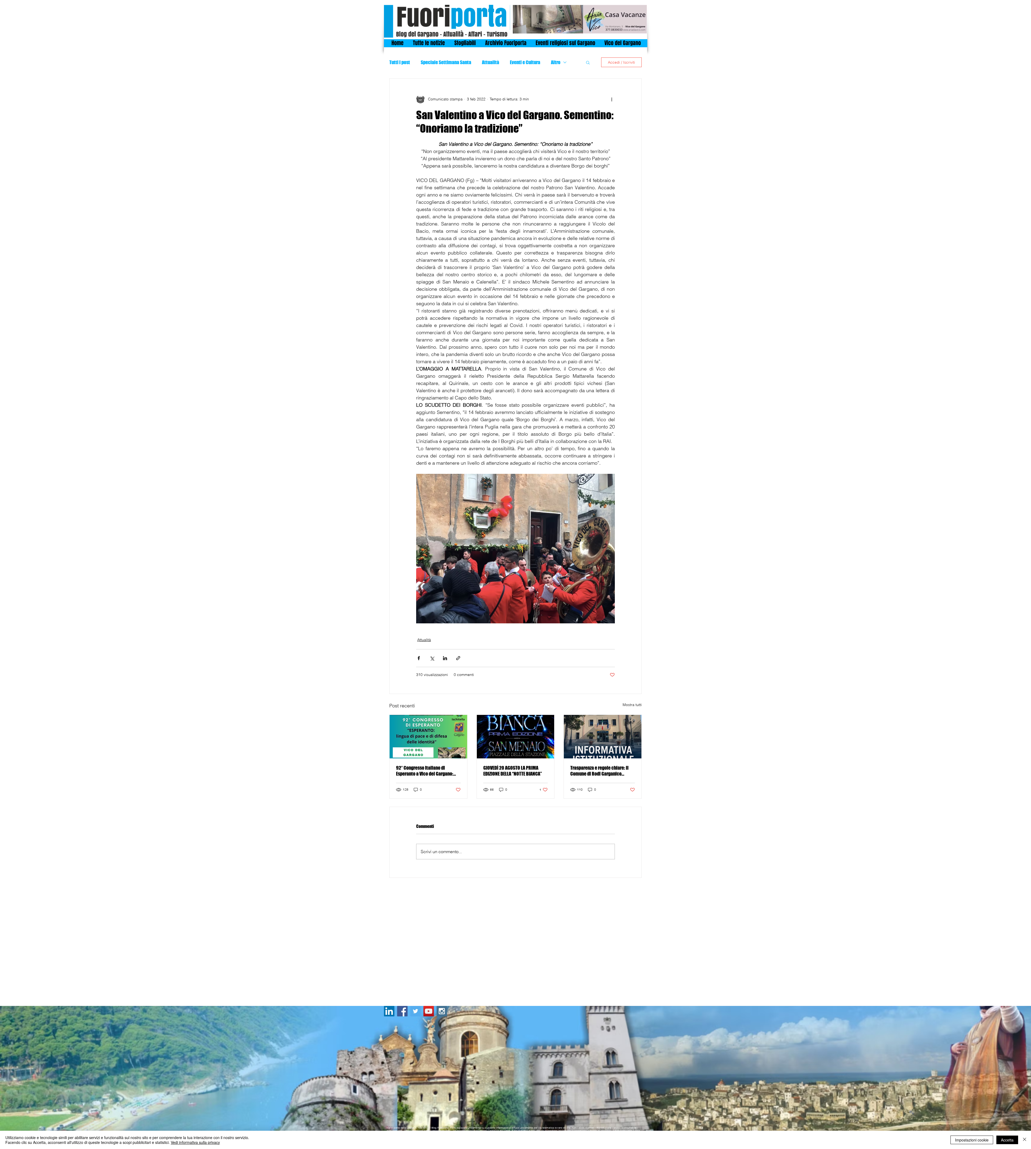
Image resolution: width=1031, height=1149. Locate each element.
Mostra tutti (632, 704)
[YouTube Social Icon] (428, 1011)
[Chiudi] (1024, 1140)
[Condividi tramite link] (458, 658)
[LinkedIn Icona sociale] (389, 1011)
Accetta (1007, 1140)
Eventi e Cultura (525, 62)
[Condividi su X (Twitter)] (431, 658)
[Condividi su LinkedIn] (445, 658)
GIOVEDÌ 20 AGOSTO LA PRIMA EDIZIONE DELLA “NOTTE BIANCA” (512, 771)
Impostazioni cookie (972, 1140)
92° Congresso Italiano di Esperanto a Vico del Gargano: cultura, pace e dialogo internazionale (424, 771)
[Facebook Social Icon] (402, 1011)
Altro (555, 62)
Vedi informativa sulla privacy (195, 1142)
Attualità (490, 62)
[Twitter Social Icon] (415, 1011)
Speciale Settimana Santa (446, 62)
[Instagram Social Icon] (442, 1011)
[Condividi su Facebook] (418, 658)
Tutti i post (399, 62)
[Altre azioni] (611, 99)
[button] (587, 62)
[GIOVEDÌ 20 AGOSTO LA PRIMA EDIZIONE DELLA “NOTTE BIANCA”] (515, 736)
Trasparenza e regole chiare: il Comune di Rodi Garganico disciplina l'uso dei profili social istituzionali (601, 771)
